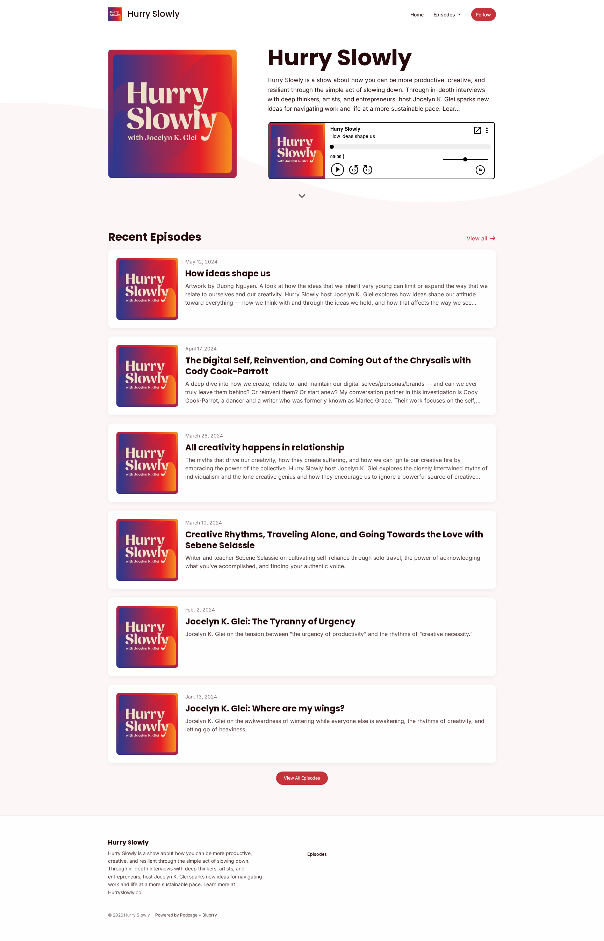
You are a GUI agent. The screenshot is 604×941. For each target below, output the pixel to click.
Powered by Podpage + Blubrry (186, 915)
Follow (483, 14)
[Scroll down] (302, 196)
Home (417, 14)
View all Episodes (302, 778)
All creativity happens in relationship (264, 447)
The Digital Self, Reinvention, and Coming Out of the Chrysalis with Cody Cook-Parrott (328, 366)
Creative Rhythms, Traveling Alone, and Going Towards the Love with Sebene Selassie (334, 540)
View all (478, 238)
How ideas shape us (228, 273)
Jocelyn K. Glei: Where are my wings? (265, 708)
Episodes (444, 14)
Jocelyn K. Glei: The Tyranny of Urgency (270, 621)
